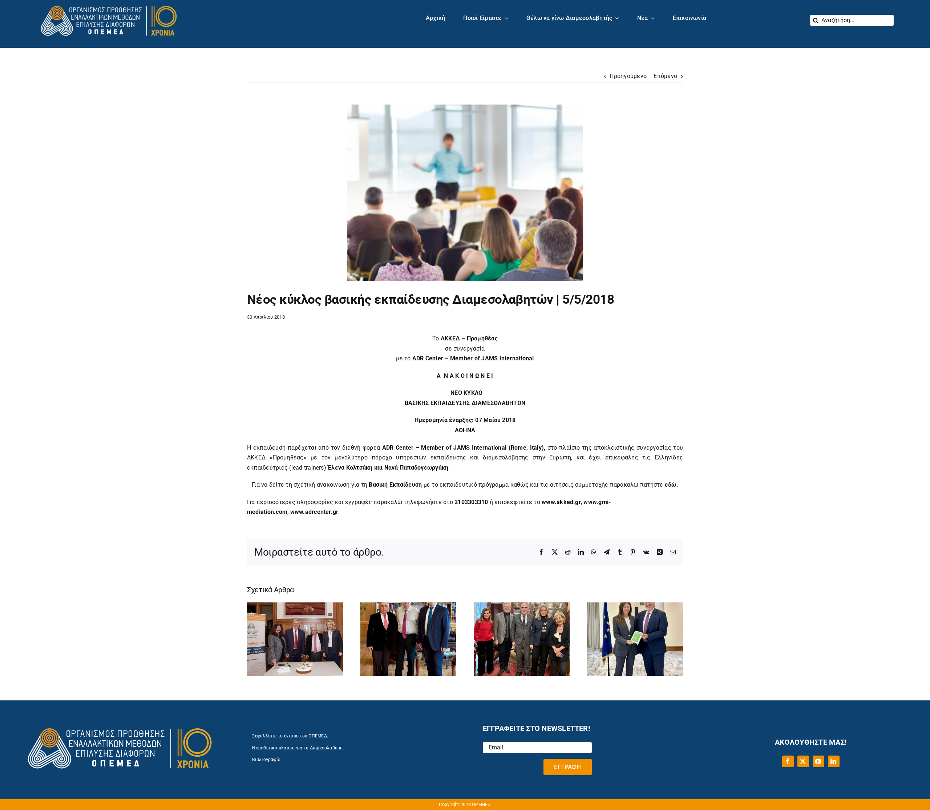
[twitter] (803, 761)
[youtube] (818, 761)
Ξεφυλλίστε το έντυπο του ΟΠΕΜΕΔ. (290, 736)
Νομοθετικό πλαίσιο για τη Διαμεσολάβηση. (298, 747)
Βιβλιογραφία (266, 759)
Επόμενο (665, 76)
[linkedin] (834, 761)
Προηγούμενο (628, 76)
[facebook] (788, 761)
